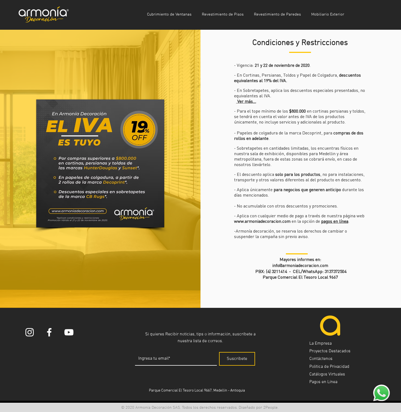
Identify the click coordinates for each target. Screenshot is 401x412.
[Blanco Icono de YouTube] (68, 332)
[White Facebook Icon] (49, 332)
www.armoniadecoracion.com (262, 221)
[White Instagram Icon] (29, 332)
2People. (271, 407)
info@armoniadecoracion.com (300, 265)
